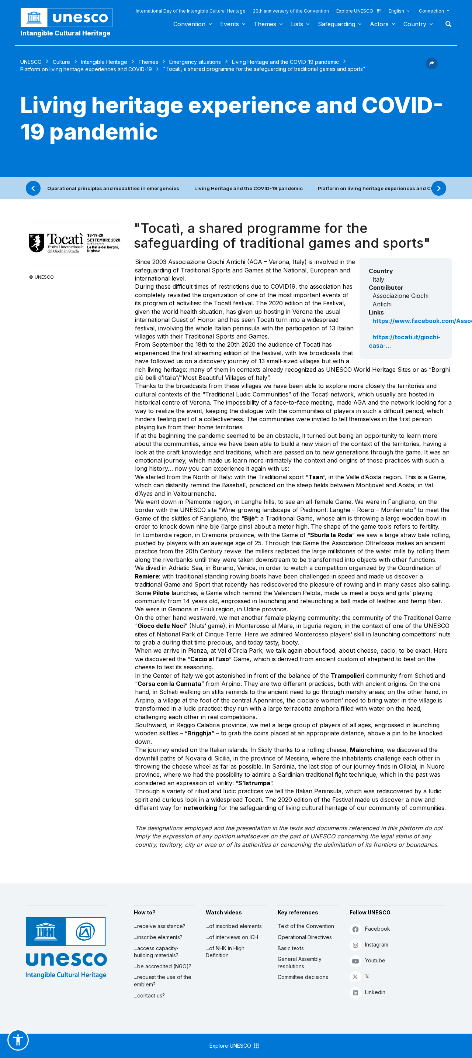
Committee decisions (303, 977)
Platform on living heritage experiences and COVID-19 (86, 69)
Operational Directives (305, 937)
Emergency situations (195, 62)
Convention (189, 24)
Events (229, 24)
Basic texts (291, 948)
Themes (265, 24)
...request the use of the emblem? (162, 980)
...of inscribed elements (234, 926)
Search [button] (446, 24)
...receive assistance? (159, 926)
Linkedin (375, 992)
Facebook (377, 928)
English (396, 11)
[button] (432, 67)
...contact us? (149, 995)
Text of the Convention (306, 926)
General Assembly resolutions (300, 962)
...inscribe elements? (158, 937)
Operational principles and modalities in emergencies (113, 188)
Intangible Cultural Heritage (66, 33)
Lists (297, 24)
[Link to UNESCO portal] (70, 17)
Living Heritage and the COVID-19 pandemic (285, 62)
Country (414, 24)
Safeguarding (336, 24)
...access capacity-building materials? (156, 952)
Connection (431, 11)
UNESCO (31, 62)
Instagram (376, 944)
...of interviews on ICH (232, 937)
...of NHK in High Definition (225, 952)
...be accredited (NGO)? (162, 966)
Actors (379, 24)
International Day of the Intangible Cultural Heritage (191, 11)
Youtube (375, 960)
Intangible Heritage (104, 62)
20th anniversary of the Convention (291, 11)
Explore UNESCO (354, 11)
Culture (61, 62)
